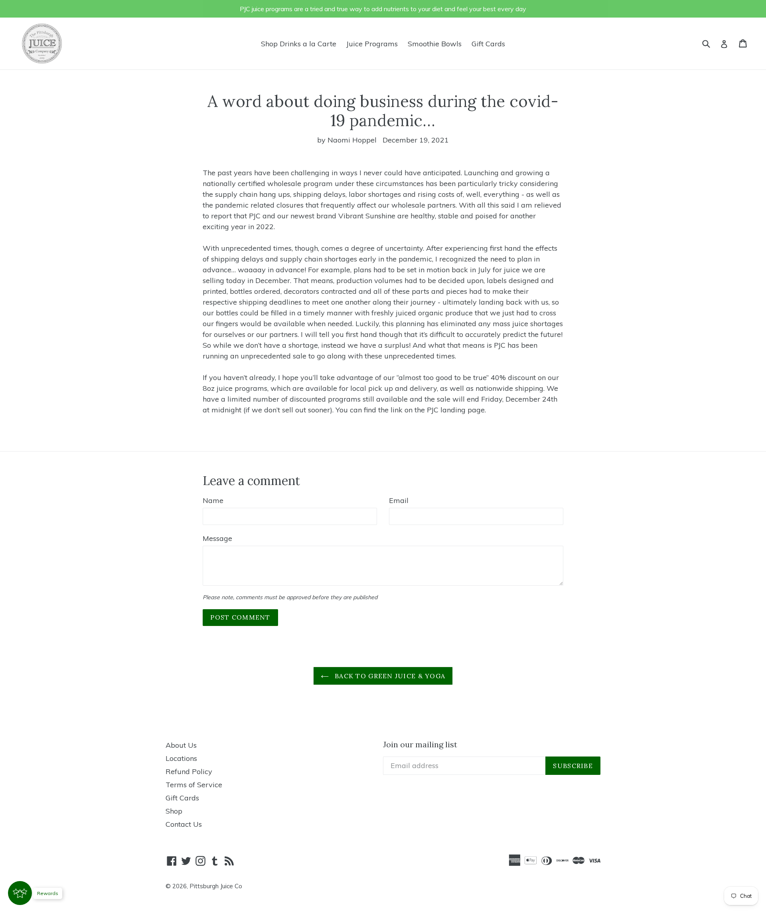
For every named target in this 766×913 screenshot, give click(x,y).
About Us (181, 745)
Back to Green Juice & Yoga (389, 676)
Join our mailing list (420, 744)
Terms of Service (194, 784)
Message (217, 538)
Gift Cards (488, 43)
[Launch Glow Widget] (20, 893)
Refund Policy (189, 771)
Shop (174, 811)
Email (399, 500)
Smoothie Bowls (435, 43)
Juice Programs (372, 43)
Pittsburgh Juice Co (216, 886)
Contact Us (184, 824)
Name (213, 500)
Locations (181, 758)
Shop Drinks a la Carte (298, 43)
